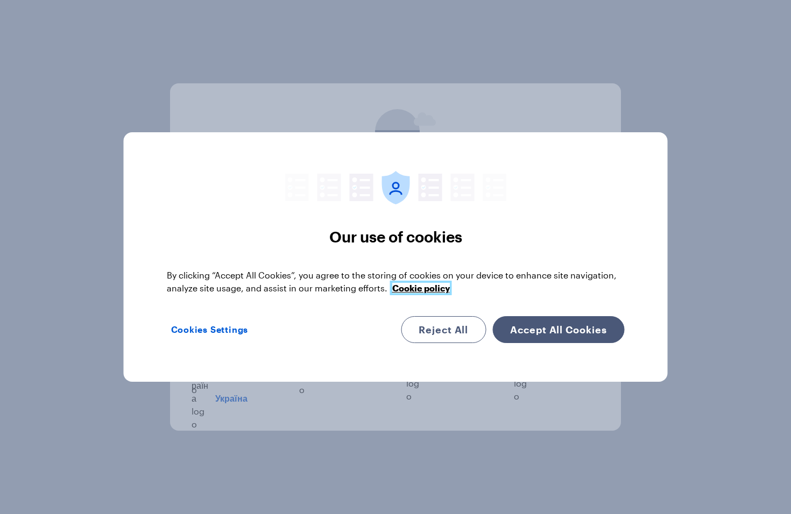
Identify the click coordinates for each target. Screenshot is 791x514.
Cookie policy (421, 288)
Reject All (443, 329)
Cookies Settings (210, 329)
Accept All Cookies (558, 329)
